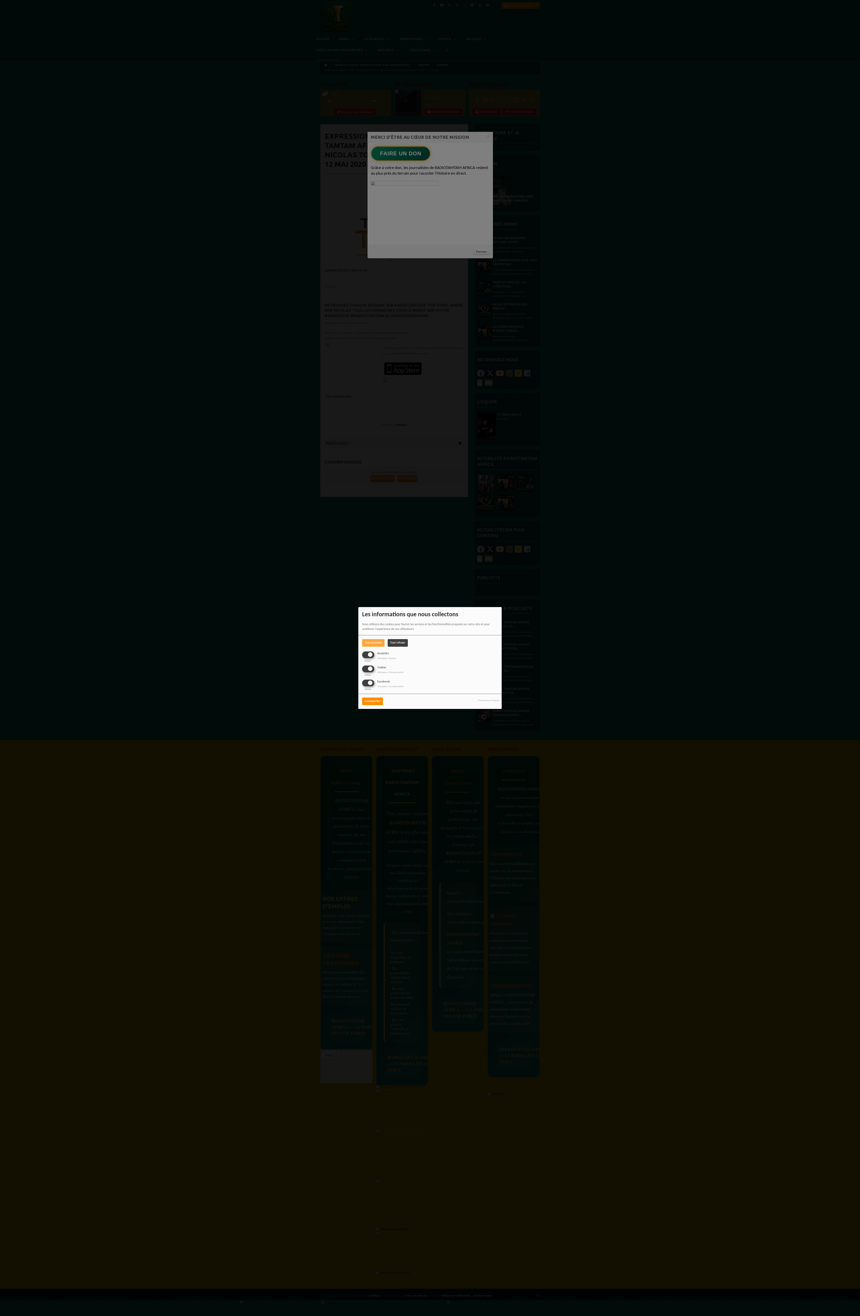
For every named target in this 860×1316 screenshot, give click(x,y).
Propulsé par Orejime (488, 701)
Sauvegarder (373, 701)
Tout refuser (397, 642)
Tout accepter (373, 642)
